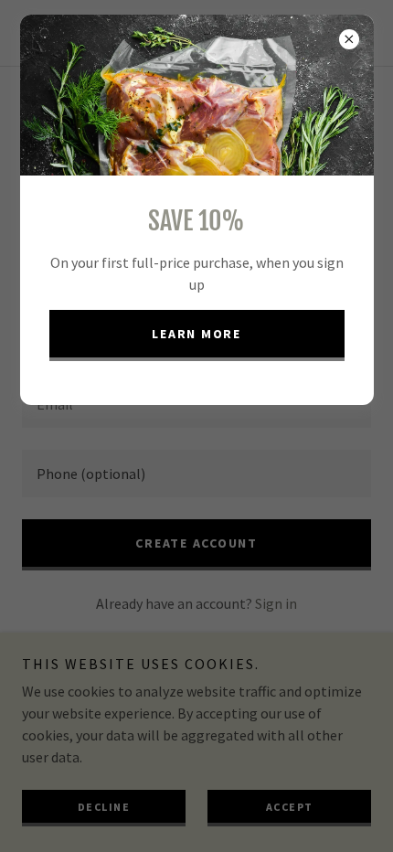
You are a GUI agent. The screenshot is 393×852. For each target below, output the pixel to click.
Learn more (196, 333)
